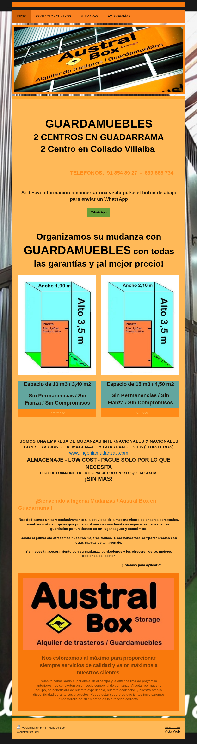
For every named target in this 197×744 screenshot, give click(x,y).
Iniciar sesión (172, 727)
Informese (57, 413)
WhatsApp (99, 212)
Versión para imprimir (34, 727)
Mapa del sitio (57, 727)
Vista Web (172, 731)
